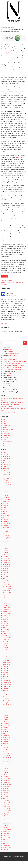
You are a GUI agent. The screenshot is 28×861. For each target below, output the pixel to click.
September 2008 (7, 788)
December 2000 (7, 845)
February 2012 (6, 725)
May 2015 (5, 648)
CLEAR (7, 53)
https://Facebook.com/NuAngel (16, 365)
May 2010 (5, 749)
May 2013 (5, 694)
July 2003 (5, 835)
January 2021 (6, 519)
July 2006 (5, 815)
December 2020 (7, 521)
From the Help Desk (8, 425)
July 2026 (5, 452)
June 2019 (5, 550)
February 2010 (6, 753)
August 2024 (6, 468)
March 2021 (6, 515)
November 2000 (7, 847)
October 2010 (6, 739)
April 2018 (5, 578)
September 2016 (7, 617)
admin (12, 27)
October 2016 (6, 615)
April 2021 (5, 513)
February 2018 (6, 582)
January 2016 (6, 633)
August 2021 (6, 505)
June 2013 (5, 692)
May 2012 (5, 719)
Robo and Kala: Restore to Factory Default (13, 402)
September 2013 (7, 688)
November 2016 (7, 613)
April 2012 (5, 721)
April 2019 (5, 554)
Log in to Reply (5, 323)
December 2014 (7, 658)
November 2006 (7, 810)
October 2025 (6, 458)
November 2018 (7, 564)
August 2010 (6, 743)
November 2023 (7, 472)
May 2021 (5, 511)
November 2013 (7, 684)
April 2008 (5, 798)
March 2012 (6, 723)
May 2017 (5, 601)
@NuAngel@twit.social (13, 353)
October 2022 (6, 487)
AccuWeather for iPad (7, 280)
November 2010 (7, 737)
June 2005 (5, 821)
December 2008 (7, 782)
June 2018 (5, 574)
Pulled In (5, 439)
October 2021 (6, 501)
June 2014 (5, 670)
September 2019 (7, 544)
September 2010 (7, 741)
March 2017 (6, 605)
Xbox (4, 443)
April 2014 (5, 674)
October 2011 (6, 729)
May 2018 (5, 576)
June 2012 (5, 717)
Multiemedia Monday (8, 429)
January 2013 (6, 703)
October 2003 (6, 831)
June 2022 (5, 493)
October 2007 (6, 806)
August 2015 (6, 641)
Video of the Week (7, 441)
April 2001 (5, 843)
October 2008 (6, 786)
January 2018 (6, 584)
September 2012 (7, 711)
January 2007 (6, 809)
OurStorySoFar (6, 433)
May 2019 (5, 552)
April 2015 (5, 650)
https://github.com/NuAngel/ (14, 367)
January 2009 (6, 780)
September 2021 (7, 503)
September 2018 (7, 568)
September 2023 (7, 476)
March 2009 (6, 776)
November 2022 (7, 485)
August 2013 (6, 690)
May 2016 (5, 625)
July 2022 (5, 491)
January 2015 (6, 656)
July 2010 (5, 745)
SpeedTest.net (18, 157)
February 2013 (6, 701)
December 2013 (7, 682)
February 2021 (6, 517)
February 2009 (6, 778)
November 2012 (7, 707)
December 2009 (7, 758)
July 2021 (5, 507)
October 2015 (6, 639)
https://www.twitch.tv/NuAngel (15, 369)
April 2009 (5, 774)
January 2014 (6, 680)
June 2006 (5, 817)
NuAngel (9, 373)
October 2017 (6, 591)
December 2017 (7, 586)
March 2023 (6, 483)
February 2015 (6, 654)
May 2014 (5, 672)
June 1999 (5, 849)
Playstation (5, 437)
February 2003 (6, 837)
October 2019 (6, 542)
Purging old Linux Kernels (9, 412)
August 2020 (6, 527)
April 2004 (5, 827)
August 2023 (6, 478)
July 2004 (5, 825)
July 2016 (5, 621)
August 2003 (6, 833)
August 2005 (6, 819)
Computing (4, 276)
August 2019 (6, 546)
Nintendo (5, 431)
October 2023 (6, 474)
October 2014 (6, 662)
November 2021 (7, 499)
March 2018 (6, 580)
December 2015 (7, 635)
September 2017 (7, 593)
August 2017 (6, 595)
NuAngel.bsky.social (12, 355)
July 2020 (5, 529)
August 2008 (6, 790)
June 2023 (5, 481)
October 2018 (6, 566)
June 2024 (5, 470)
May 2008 (5, 796)
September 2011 (7, 731)
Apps (4, 419)
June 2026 (5, 454)
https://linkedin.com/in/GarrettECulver (11, 359)
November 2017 (7, 589)
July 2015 (5, 644)
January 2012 (6, 727)
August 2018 (6, 570)
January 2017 (6, 609)
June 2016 (5, 623)
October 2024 (6, 466)
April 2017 (5, 603)
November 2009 (7, 760)
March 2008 (6, 800)
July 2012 (5, 715)
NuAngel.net (14, 20)
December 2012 (7, 705)
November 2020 (7, 523)
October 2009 (6, 762)
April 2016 (5, 627)
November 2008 (7, 784)
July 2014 (5, 668)
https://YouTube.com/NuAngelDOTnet (17, 361)
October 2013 (6, 686)
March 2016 (6, 629)
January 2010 (6, 756)
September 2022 (7, 489)
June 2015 (5, 646)
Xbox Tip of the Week (8, 445)
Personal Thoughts (7, 435)
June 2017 (5, 599)
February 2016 (6, 631)
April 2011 (5, 733)
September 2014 (7, 664)
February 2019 (6, 558)
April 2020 (5, 533)
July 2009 (5, 768)
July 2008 (5, 792)
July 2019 (5, 548)
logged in (10, 331)
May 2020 (5, 531)
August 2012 (6, 713)
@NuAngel (10, 351)
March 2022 (6, 497)
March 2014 (6, 676)
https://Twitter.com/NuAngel (14, 363)
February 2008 (6, 802)
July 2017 (5, 597)
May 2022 (5, 495)
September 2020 (7, 525)
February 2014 (6, 678)
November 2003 (7, 829)
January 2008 (6, 804)
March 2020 (6, 536)
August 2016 (6, 619)
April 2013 (5, 696)
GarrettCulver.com (7, 349)
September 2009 (7, 764)
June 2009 (5, 770)
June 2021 (5, 509)
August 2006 (6, 813)
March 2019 (6, 556)
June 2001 (5, 841)
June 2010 (5, 747)
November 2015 (7, 637)
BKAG (4, 421)
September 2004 (7, 823)
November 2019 (7, 540)
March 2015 (6, 652)
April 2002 (5, 839)
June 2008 (5, 794)
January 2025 (6, 464)
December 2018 (7, 562)
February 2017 (6, 607)
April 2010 (5, 751)
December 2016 (7, 611)
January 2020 (6, 538)
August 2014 (6, 666)
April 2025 (5, 460)
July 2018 (5, 572)
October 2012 (6, 709)
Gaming (5, 427)
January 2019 (6, 560)
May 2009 (5, 772)
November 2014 (7, 660)
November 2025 (7, 456)
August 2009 (6, 766)
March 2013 (6, 698)
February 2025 (6, 462)
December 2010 (7, 735)
